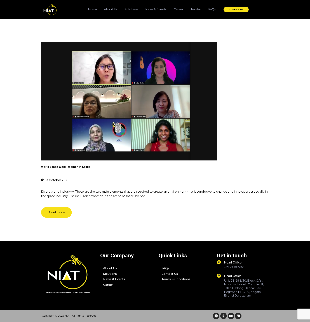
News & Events (114, 279)
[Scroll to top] (300, 313)
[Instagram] (223, 316)
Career (108, 284)
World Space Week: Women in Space (65, 167)
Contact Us (169, 274)
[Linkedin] (238, 316)
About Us (110, 268)
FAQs (165, 268)
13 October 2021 (56, 180)
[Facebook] (216, 316)
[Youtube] (231, 316)
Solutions (110, 274)
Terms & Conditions (175, 279)
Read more (56, 212)
